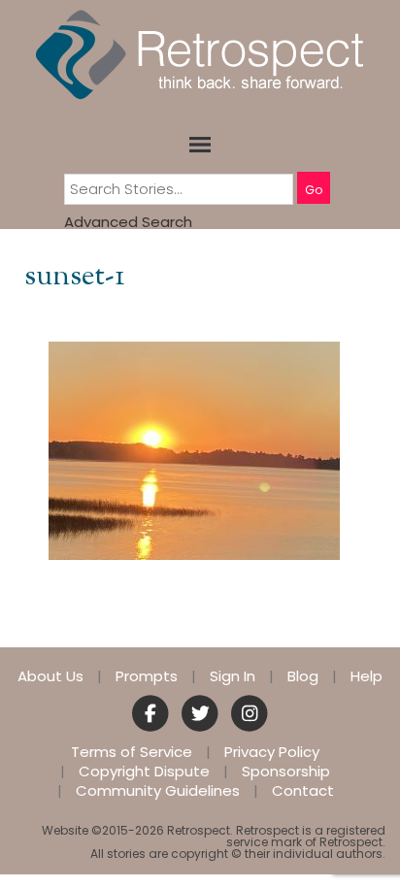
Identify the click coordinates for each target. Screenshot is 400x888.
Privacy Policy (271, 752)
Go (313, 189)
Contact (303, 791)
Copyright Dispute (144, 771)
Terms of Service (131, 752)
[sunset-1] (194, 450)
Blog (302, 676)
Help (366, 676)
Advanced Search (128, 222)
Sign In (232, 676)
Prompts (147, 676)
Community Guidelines (158, 791)
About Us (50, 676)
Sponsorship (286, 771)
